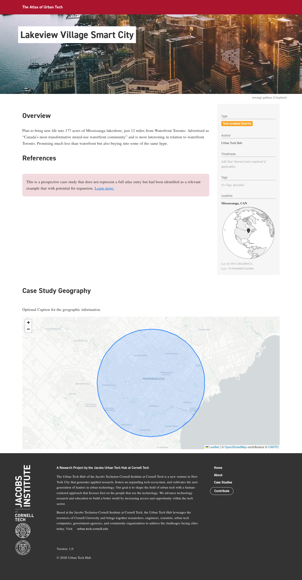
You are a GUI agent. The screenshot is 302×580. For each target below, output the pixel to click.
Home (218, 468)
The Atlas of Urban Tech (42, 7)
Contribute (221, 491)
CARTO (273, 447)
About (218, 475)
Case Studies (223, 482)
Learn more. (104, 188)
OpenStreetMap (236, 447)
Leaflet (213, 447)
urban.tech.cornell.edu (92, 528)
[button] (28, 322)
